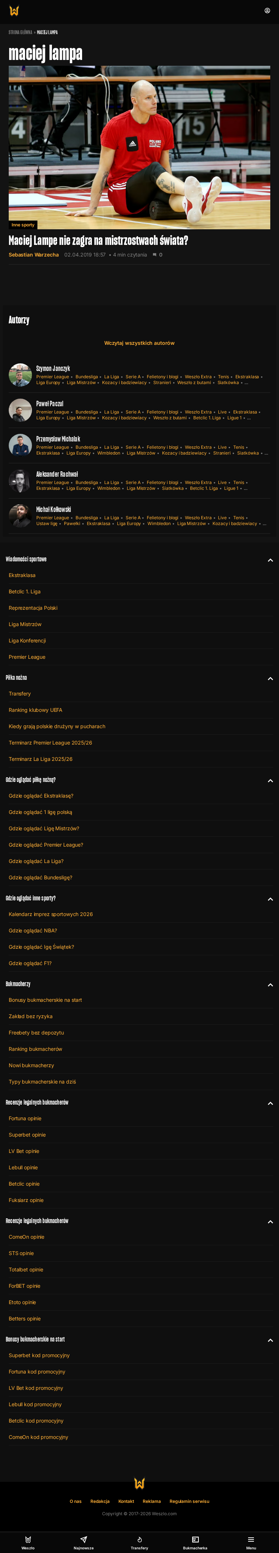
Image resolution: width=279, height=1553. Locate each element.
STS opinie (21, 1253)
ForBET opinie (24, 1286)
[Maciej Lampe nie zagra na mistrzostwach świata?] (139, 165)
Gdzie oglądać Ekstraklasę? (41, 795)
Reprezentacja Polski (33, 608)
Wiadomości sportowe (26, 559)
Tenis (223, 376)
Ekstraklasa (247, 376)
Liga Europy (48, 382)
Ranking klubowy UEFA (35, 710)
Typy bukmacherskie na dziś (42, 1081)
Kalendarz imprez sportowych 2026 (51, 914)
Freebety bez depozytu (36, 1032)
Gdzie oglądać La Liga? (36, 861)
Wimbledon (108, 453)
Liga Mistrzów (81, 382)
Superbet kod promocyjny (39, 1355)
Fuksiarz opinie (26, 1200)
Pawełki (72, 523)
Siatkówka (228, 382)
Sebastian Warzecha (33, 254)
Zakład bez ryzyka (31, 1016)
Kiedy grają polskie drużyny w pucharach (57, 726)
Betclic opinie (24, 1184)
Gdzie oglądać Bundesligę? (40, 877)
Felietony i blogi (162, 376)
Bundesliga (87, 376)
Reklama (152, 1501)
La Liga (111, 376)
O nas (76, 1501)
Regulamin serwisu (189, 1501)
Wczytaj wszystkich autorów (139, 343)
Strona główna (20, 32)
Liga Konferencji (27, 640)
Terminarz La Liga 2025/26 (41, 759)
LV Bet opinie (24, 1151)
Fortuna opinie (25, 1118)
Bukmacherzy (18, 984)
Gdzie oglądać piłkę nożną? (31, 779)
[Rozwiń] (267, 559)
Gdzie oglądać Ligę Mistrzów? (44, 828)
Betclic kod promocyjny (36, 1420)
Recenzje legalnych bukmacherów (37, 1102)
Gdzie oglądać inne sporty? (31, 898)
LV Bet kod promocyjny (36, 1388)
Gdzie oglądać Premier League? (46, 845)
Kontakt (126, 1501)
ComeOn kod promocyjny (38, 1437)
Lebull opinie (23, 1167)
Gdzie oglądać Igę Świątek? (41, 947)
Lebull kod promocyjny (35, 1404)
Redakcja (100, 1501)
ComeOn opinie (26, 1237)
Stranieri (162, 382)
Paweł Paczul (49, 403)
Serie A (133, 376)
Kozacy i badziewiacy (124, 382)
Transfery (20, 693)
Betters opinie (25, 1318)
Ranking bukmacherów (35, 1049)
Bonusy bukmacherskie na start (45, 1000)
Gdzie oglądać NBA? (33, 930)
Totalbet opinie (26, 1269)
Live (222, 412)
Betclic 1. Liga (207, 417)
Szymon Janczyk (53, 368)
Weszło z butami (194, 382)
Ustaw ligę (46, 523)
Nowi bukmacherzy (31, 1065)
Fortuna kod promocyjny (37, 1371)
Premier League (52, 376)
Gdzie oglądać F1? (30, 963)
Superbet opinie (27, 1135)
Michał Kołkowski (53, 509)
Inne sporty (23, 224)
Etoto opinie (22, 1302)
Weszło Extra (198, 376)
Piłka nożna (16, 677)
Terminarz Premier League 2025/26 (50, 742)
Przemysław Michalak (58, 439)
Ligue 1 (234, 417)
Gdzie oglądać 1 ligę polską (40, 812)
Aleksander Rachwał (57, 474)
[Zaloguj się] (267, 10)
